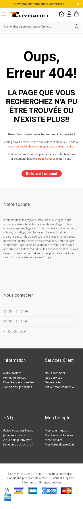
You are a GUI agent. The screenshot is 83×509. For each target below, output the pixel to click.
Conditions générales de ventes (24, 387)
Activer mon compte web (61, 387)
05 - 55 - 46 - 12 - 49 (15, 321)
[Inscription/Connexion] (69, 14)
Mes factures (54, 440)
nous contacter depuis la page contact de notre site (40, 146)
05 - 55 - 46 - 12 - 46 (15, 311)
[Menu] (5, 14)
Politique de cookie (60, 473)
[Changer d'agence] (61, 14)
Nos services (53, 378)
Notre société (12, 373)
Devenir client (54, 382)
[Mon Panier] (76, 14)
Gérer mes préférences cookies (41, 482)
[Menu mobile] (5, 14)
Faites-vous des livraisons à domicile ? (28, 430)
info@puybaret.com (15, 331)
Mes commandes (56, 430)
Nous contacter (55, 373)
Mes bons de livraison (60, 435)
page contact (46, 158)
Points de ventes (14, 378)
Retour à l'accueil (41, 173)
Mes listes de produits (60, 444)
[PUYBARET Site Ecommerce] (30, 14)
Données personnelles (18, 382)
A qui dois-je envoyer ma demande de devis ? (33, 440)
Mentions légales (63, 478)
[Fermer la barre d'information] (78, 4)
